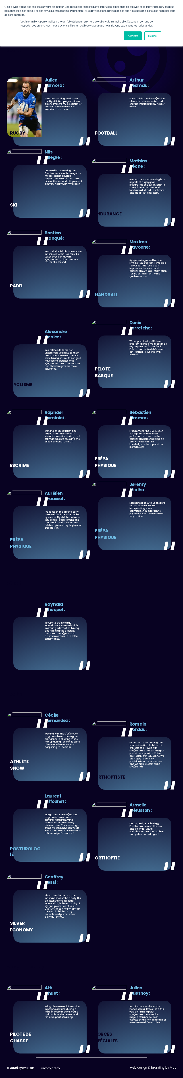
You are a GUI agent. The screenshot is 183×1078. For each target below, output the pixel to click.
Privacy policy (50, 1068)
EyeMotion (26, 1068)
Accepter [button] (133, 36)
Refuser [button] (152, 36)
